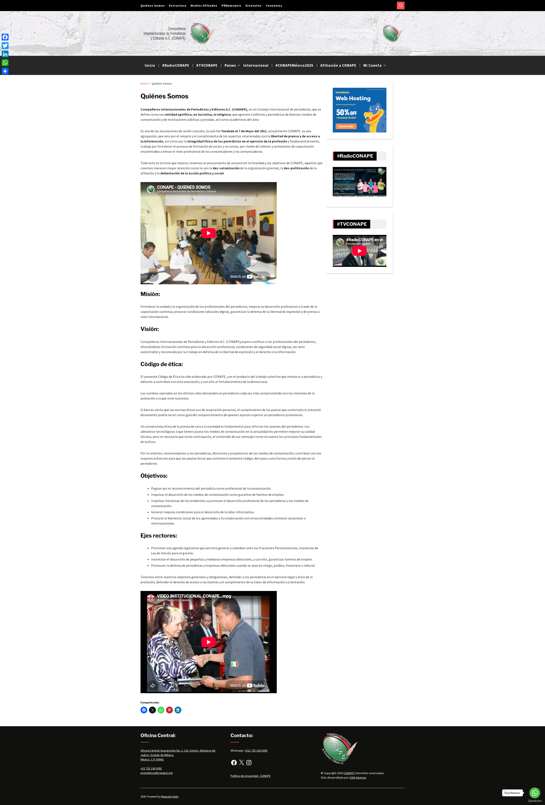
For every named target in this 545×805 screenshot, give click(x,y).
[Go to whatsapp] (534, 793)
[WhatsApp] (5, 62)
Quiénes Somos (153, 5)
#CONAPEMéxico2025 (294, 65)
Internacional (255, 65)
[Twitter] (5, 45)
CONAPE (349, 773)
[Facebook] (234, 762)
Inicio (150, 65)
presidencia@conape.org (157, 773)
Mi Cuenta (372, 65)
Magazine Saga (169, 796)
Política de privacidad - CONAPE (251, 776)
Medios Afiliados (204, 5)
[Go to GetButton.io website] (535, 801)
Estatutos (253, 5)
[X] (241, 762)
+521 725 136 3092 (256, 750)
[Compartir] (5, 71)
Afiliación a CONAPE (338, 65)
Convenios (274, 5)
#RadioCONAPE (175, 65)
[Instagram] (248, 762)
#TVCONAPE (207, 65)
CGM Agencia (357, 777)
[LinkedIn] (5, 54)
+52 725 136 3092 (151, 768)
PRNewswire (231, 5)
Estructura (177, 5)
